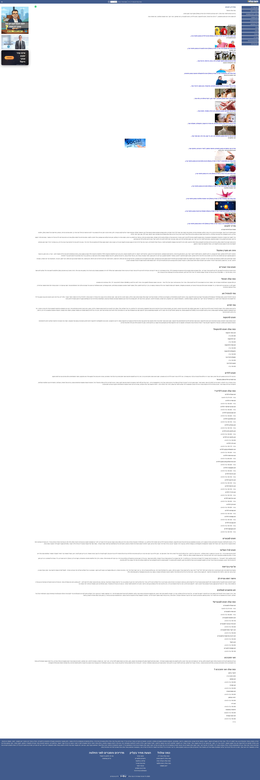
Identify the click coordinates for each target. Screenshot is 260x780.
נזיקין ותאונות (254, 17)
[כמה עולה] (252, 3)
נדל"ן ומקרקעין (254, 24)
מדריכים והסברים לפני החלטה (106, 752)
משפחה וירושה (254, 11)
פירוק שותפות (106, 758)
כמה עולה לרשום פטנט (163, 758)
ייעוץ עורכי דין (254, 7)
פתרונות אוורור (140, 763)
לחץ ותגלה (9, 57)
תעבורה (256, 34)
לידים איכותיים (114, 776)
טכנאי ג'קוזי (140, 766)
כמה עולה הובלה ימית (164, 761)
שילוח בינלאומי (140, 761)
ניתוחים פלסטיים (140, 758)
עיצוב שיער (140, 756)
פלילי (256, 27)
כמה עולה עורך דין (163, 756)
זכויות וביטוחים (254, 21)
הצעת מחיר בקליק (122, 2)
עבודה (256, 31)
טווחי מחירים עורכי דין (136, 2)
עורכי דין (256, 37)
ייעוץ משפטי (164, 766)
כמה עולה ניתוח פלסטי (163, 763)
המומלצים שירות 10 (253, 40)
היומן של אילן (254, 44)
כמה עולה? (163, 752)
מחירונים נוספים (140, 768)
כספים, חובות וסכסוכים (252, 14)
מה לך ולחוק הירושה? (106, 756)
